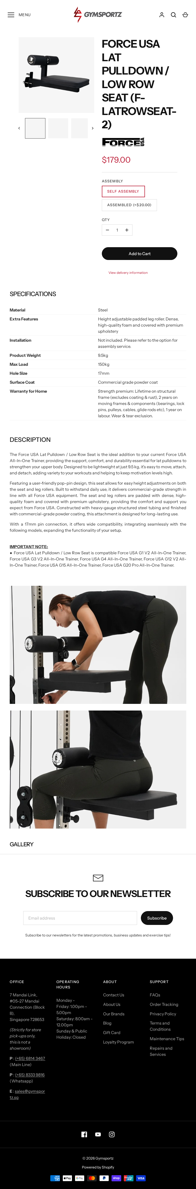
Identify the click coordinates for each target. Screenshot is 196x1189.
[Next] (93, 128)
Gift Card (111, 1032)
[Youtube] (98, 1134)
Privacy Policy (163, 1013)
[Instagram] (111, 1134)
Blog (107, 1023)
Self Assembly (123, 191)
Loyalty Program (118, 1042)
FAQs (155, 994)
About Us (111, 1004)
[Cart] (185, 14)
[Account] (161, 14)
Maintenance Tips (167, 1038)
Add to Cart (140, 253)
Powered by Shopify (98, 1167)
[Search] (173, 14)
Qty (106, 219)
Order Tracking (164, 1004)
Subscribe (157, 918)
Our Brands (114, 1013)
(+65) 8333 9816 (30, 1074)
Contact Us (113, 994)
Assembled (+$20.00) (129, 205)
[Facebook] (84, 1134)
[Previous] (19, 128)
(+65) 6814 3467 (30, 1058)
